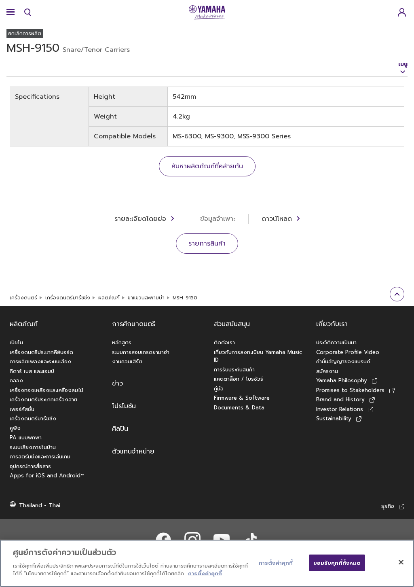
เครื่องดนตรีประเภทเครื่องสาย (43, 399)
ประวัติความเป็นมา (336, 342)
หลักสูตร (121, 342)
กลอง (16, 380)
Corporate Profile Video (347, 352)
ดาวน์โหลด (277, 219)
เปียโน (16, 342)
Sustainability (333, 418)
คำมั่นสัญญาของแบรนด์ (343, 361)
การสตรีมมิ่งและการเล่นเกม (40, 456)
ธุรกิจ (387, 506)
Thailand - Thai (39, 505)
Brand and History (340, 399)
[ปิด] (401, 562)
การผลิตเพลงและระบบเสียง (40, 361)
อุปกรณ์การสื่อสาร (30, 466)
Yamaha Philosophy (341, 380)
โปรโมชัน (124, 406)
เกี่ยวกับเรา (332, 324)
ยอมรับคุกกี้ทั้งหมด (337, 562)
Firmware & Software (242, 398)
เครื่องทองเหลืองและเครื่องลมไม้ (46, 390)
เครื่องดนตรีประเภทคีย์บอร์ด (41, 352)
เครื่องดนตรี (23, 297)
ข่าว (117, 383)
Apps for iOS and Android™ (47, 475)
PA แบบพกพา (26, 437)
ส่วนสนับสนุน (232, 324)
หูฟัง (15, 428)
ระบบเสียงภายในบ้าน (33, 447)
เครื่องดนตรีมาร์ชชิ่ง (67, 297)
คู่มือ (219, 388)
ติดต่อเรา (224, 342)
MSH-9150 (185, 297)
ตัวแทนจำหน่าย (133, 451)
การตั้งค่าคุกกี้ (205, 573)
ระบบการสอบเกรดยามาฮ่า (140, 352)
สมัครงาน (327, 371)
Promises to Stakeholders (350, 390)
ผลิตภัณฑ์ (109, 297)
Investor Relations (339, 409)
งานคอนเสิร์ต (127, 361)
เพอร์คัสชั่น (22, 409)
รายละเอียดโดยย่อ (140, 219)
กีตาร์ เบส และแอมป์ (32, 371)
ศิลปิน (120, 429)
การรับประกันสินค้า (234, 369)
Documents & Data (239, 407)
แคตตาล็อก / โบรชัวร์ (238, 379)
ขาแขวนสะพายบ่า (146, 297)
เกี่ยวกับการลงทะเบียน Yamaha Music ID (258, 356)
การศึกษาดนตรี (133, 324)
